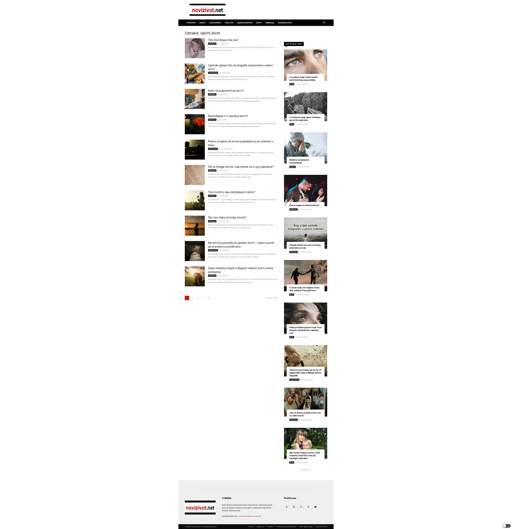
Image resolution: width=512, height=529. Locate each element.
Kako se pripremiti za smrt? (226, 90)
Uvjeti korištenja (321, 526)
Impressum (261, 526)
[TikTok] (301, 507)
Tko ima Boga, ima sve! (223, 40)
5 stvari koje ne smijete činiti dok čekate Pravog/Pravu (304, 289)
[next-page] (214, 298)
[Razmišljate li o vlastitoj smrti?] (195, 124)
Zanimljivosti (285, 22)
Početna (191, 22)
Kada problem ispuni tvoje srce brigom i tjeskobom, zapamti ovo (305, 330)
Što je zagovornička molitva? (304, 205)
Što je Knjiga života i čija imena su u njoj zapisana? (241, 166)
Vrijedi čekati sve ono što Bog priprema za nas (305, 246)
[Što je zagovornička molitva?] (305, 190)
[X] (308, 507)
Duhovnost (215, 22)
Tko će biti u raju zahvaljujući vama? (231, 192)
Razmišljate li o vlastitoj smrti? (228, 116)
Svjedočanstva (245, 22)
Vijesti (202, 22)
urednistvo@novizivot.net (249, 516)
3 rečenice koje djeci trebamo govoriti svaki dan (305, 118)
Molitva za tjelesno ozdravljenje (299, 161)
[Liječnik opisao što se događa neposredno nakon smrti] (195, 74)
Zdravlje (269, 22)
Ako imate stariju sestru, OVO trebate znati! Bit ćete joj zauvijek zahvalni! (304, 455)
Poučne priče (213, 149)
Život (259, 22)
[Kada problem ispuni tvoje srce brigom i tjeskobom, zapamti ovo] (305, 318)
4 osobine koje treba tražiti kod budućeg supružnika (303, 78)
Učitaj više (305, 470)
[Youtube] (315, 507)
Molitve (229, 22)
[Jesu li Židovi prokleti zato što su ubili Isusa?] (305, 402)
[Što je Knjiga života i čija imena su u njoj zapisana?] (195, 175)
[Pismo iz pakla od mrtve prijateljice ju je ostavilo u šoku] (195, 150)
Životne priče (213, 250)
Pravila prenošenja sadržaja (286, 526)
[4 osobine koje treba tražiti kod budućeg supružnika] (305, 65)
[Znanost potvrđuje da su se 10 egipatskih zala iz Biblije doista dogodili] (305, 360)
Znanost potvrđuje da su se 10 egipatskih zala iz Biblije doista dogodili (305, 373)
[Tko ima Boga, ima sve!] (195, 48)
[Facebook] (286, 507)
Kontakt (270, 526)
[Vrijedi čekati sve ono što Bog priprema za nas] (305, 233)
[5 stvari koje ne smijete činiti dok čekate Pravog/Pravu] (305, 275)
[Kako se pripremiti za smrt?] (195, 99)
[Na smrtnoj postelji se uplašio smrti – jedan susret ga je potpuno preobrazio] (195, 251)
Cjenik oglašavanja (306, 526)
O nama (251, 526)
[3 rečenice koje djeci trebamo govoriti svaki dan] (305, 106)
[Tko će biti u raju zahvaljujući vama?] (195, 200)
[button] (324, 23)
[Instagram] (294, 507)
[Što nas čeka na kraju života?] (195, 226)
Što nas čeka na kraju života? (227, 217)
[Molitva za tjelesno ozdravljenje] (305, 148)
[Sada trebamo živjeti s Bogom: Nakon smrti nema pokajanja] (195, 276)
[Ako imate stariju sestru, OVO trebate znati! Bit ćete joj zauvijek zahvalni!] (305, 443)
